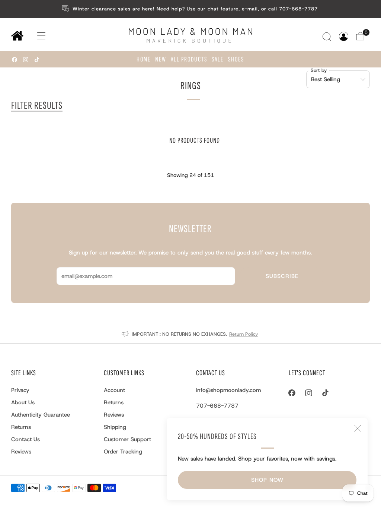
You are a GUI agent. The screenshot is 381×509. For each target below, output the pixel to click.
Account (114, 390)
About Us (23, 402)
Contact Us (25, 439)
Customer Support (127, 439)
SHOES (236, 59)
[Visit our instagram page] (25, 59)
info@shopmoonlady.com (228, 390)
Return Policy (243, 334)
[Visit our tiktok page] (36, 59)
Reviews (21, 451)
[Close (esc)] (358, 428)
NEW (160, 59)
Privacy (20, 390)
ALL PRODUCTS (189, 59)
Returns (21, 427)
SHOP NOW (267, 480)
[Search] (328, 36)
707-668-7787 (217, 406)
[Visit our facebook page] (14, 59)
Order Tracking (123, 451)
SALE (218, 59)
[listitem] (190, 9)
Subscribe (282, 276)
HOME (144, 59)
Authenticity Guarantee (40, 414)
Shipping (115, 427)
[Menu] (34, 36)
